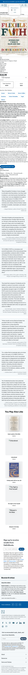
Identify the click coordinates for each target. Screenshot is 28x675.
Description (3, 101)
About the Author (4, 176)
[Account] (22, 5)
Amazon (3, 93)
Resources (4, 658)
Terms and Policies (6, 662)
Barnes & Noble (11, 93)
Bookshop (3, 96)
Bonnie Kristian (5, 59)
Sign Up (21, 549)
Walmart (3, 99)
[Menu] (2, 5)
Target (22, 96)
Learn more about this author (8, 598)
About (3, 654)
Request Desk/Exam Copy (7, 166)
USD (15, 10)
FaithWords (3, 70)
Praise (1, 187)
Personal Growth (18, 173)
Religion (2, 173)
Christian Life (9, 173)
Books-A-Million (21, 93)
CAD (15, 12)
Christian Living (4, 174)
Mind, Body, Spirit (4, 170)
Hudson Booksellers (13, 96)
